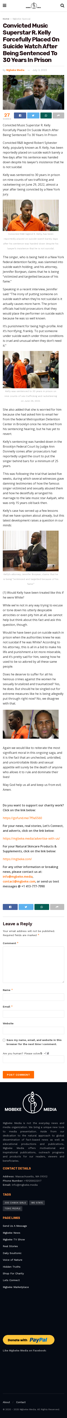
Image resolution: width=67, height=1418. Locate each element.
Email (8, 1006)
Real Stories (11, 1246)
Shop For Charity (13, 1273)
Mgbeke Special (22, 19)
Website (8, 1023)
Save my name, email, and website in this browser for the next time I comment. (34, 1042)
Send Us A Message (15, 1225)
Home (6, 19)
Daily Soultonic (12, 1253)
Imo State (37, 1203)
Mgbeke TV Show (14, 1239)
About (6, 1402)
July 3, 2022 (40, 70)
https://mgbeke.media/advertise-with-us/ (31, 838)
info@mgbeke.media (18, 876)
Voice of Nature (12, 1259)
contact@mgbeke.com (19, 881)
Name (8, 990)
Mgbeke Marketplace (16, 1287)
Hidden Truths (11, 1266)
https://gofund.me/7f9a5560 (22, 818)
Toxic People (12, 1208)
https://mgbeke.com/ (17, 859)
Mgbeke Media (15, 70)
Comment (11, 943)
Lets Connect (11, 1280)
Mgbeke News (11, 1232)
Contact (21, 1402)
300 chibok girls (15, 1203)
